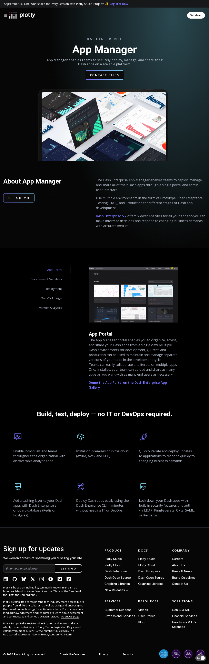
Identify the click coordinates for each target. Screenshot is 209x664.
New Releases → (116, 590)
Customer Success (117, 610)
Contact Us (180, 584)
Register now (118, 4)
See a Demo (18, 198)
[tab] (48, 270)
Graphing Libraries (117, 584)
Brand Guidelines (184, 577)
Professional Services (119, 616)
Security (127, 654)
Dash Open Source (117, 577)
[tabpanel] (134, 327)
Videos (143, 610)
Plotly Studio (113, 559)
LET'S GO (68, 568)
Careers (177, 559)
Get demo (196, 15)
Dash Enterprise (115, 571)
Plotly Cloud (112, 565)
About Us (178, 565)
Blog (141, 622)
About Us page (70, 616)
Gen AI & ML (181, 610)
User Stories (147, 616)
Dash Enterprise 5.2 (111, 216)
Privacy (104, 654)
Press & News (182, 571)
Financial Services (184, 616)
